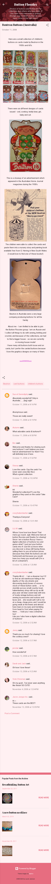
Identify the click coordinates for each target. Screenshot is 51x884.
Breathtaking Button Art (15, 784)
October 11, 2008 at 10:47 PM (25, 505)
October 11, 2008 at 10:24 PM (25, 478)
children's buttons (35, 384)
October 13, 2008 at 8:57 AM (25, 656)
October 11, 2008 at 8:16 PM (24, 404)
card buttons (18, 384)
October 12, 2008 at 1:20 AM (25, 565)
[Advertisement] (25, 742)
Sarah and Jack (19, 663)
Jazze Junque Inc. (20, 697)
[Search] (47, 5)
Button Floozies (25, 4)
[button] (47, 25)
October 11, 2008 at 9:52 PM (24, 458)
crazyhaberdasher (20, 513)
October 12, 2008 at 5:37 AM (25, 640)
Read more (44, 797)
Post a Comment (12, 713)
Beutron (6, 384)
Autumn (16, 427)
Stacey (15, 465)
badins (31, 874)
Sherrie (16, 486)
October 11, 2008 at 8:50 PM (24, 435)
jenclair (16, 648)
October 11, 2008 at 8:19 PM (24, 420)
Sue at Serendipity (20, 394)
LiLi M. (15, 528)
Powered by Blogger (27, 868)
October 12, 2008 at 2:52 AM (25, 623)
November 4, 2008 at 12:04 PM (25, 689)
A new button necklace (14, 812)
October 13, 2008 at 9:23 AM (25, 671)
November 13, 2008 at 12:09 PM (26, 707)
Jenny (15, 630)
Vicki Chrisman (19, 679)
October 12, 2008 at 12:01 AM (25, 521)
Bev (14, 443)
